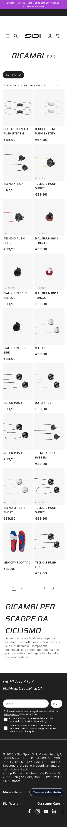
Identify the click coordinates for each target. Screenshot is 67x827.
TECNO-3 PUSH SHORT (45, 185)
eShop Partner (13, 773)
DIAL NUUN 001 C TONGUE (47, 240)
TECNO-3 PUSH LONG (45, 564)
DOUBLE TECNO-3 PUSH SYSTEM (15, 131)
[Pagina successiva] (53, 588)
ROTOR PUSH (44, 348)
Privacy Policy (11, 714)
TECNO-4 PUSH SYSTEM (45, 455)
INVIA (56, 704)
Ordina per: (10, 85)
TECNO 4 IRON (13, 183)
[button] (8, 36)
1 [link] (13, 588)
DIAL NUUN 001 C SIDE (15, 350)
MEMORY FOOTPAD (16, 562)
